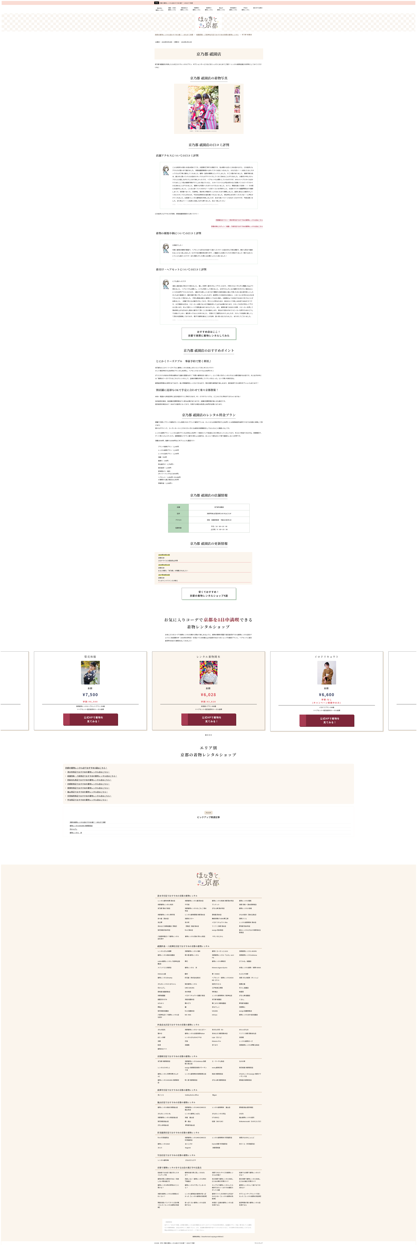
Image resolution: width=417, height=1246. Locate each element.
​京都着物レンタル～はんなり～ (195, 1029)
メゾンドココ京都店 (164, 967)
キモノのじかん (217, 936)
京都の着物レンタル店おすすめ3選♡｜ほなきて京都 (176, 3)
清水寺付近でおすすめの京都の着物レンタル (177, 895)
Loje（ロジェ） (217, 1037)
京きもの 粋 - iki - (218, 1029)
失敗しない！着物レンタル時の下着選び (195, 1180)
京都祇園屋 (161, 995)
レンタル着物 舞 (163, 1160)
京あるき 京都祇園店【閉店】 (168, 926)
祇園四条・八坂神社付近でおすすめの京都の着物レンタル (183, 946)
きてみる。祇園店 (245, 961)
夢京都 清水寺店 (244, 926)
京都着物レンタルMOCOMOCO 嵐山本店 (195, 1108)
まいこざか (188, 1144)
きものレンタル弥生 (219, 1114)
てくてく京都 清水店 (219, 926)
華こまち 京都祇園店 (219, 1003)
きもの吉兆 (161, 1029)
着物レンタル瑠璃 (245, 901)
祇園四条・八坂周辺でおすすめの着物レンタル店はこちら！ (92, 776)
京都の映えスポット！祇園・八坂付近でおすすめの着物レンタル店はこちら (237, 226)
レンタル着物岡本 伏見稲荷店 (222, 1137)
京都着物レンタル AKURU (248, 951)
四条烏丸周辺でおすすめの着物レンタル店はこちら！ (89, 780)
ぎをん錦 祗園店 (244, 995)
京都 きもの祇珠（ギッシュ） (249, 978)
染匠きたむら (216, 984)
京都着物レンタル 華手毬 (166, 914)
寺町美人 (215, 992)
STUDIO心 (215, 1117)
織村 (186, 974)
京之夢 (160, 922)
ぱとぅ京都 (161, 1037)
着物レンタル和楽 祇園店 (166, 955)
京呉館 (241, 1037)
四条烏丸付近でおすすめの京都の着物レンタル (178, 1024)
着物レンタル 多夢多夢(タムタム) (168, 1075)
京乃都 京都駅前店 (164, 1061)
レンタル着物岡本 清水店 (247, 922)
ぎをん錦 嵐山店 (163, 1125)
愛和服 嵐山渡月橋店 (246, 1107)
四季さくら (243, 918)
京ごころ (161, 1095)
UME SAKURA (189, 988)
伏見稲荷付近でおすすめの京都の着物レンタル (178, 1132)
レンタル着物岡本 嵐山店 (221, 1107)
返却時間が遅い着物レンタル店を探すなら (249, 1203)
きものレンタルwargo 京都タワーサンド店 (250, 1075)
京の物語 (188, 992)
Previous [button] (177, 109)
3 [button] (209, 735)
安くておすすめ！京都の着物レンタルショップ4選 (209, 593)
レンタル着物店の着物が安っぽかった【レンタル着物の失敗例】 (196, 1195)
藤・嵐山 (188, 1121)
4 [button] (211, 735)
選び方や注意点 (257, 8)
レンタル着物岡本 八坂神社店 (222, 995)
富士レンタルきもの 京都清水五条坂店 (250, 931)
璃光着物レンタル (191, 984)
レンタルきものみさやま (193, 1037)
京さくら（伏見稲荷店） (247, 1144)
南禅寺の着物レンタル (209, 9)
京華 (159, 1041)
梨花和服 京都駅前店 (246, 1067)
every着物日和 (217, 1067)
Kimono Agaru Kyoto (219, 967)
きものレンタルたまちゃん (167, 984)
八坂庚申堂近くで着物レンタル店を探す (168, 937)
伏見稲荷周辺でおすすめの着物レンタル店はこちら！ (89, 796)
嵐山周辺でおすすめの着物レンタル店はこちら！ (87, 792)
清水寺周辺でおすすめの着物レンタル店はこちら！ (88, 772)
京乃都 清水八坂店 (164, 908)
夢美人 (160, 1007)
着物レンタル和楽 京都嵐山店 (168, 1107)
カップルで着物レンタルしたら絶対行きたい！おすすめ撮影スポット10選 (222, 1187)
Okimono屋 (162, 974)
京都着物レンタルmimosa (248, 955)
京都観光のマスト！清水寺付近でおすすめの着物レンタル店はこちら (239, 220)
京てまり (215, 1045)
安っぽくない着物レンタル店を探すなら (195, 1203)
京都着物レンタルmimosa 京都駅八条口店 (195, 1062)
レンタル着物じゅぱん (192, 1114)
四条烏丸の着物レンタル (184, 9)
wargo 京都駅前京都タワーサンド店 (196, 1068)
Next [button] (228, 109)
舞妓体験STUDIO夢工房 (220, 918)
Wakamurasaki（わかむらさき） (250, 1121)
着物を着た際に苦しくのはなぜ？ (195, 1173)
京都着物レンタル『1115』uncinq (223, 956)
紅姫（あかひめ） (218, 1121)
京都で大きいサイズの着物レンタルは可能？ (222, 1173)
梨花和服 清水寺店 (164, 930)
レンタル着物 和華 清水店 (166, 901)
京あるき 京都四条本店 (220, 1033)
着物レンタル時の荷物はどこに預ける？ (168, 1186)
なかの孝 (242, 1061)
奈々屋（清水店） (164, 918)
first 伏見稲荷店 (163, 1137)
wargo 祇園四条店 (245, 1011)
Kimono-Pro (216, 1041)
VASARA (215, 1011)
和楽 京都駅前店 (217, 1074)
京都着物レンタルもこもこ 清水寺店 (195, 909)
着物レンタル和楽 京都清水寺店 (223, 901)
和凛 (159, 1045)
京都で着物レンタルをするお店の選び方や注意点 (179, 1167)
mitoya (214, 1015)
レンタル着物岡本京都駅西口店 (195, 1074)
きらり (160, 1148)
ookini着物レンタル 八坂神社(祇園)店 (169, 962)
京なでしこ (216, 1007)
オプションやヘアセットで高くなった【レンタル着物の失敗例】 (250, 1195)
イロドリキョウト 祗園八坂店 (195, 995)
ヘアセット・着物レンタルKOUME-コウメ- (222, 979)
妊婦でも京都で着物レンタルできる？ (249, 1173)
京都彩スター (189, 918)
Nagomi (188, 1148)
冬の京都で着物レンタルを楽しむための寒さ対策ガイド (222, 1180)
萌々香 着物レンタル (192, 955)
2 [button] (207, 735)
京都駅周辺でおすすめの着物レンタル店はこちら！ (88, 784)
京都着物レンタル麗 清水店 (194, 901)
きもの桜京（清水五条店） (248, 914)
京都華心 (242, 1007)
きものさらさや (190, 1160)
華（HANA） (216, 974)
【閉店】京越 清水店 (192, 926)
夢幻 (186, 961)
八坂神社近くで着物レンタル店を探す (168, 1016)
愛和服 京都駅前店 (245, 1080)
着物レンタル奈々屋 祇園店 (248, 1015)
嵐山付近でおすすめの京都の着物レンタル (176, 1102)
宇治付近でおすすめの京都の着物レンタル (176, 1155)
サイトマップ (258, 1243)
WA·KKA (188, 1015)
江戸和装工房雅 (217, 988)
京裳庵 (187, 1045)
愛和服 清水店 (216, 914)
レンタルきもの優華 (164, 951)
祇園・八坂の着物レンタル (172, 9)
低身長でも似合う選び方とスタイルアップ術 (168, 1173)
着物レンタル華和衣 (219, 961)
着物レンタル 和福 (245, 908)
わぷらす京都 (243, 974)
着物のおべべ (162, 1049)
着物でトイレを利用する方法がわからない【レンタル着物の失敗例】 (222, 1196)
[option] (203, 109)
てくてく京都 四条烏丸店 (247, 1033)
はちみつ (161, 1003)
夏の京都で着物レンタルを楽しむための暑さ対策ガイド (249, 1180)
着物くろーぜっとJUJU (220, 951)
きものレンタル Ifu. (164, 1114)
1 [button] (205, 735)
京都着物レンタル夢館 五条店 (249, 1045)
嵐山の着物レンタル (221, 9)
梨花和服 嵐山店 (163, 1121)
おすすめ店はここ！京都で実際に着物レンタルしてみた (209, 333)
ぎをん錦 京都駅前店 (219, 1080)
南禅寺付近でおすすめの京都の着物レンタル (177, 1089)
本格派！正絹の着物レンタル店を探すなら (222, 1203)
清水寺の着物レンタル (159, 9)
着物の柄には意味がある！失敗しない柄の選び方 (168, 1180)
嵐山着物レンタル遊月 (246, 1117)
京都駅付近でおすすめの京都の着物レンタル (177, 1056)
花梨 (186, 1041)
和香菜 (241, 992)
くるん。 (242, 999)
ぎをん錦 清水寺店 (218, 908)
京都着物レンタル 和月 (165, 904)
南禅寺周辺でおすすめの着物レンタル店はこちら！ (88, 788)
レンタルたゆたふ (164, 1067)
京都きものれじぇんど (246, 1137)
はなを (241, 1114)
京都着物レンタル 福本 (192, 951)
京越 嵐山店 (189, 1117)
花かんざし (73, 829)
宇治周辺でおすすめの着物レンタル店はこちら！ (87, 799)
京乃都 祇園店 (216, 999)
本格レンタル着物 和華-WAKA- (250, 968)
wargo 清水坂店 (217, 930)
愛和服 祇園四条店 (164, 992)
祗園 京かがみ (162, 999)
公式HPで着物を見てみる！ (93, 719)
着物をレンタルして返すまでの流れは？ (249, 1186)
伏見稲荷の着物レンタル (233, 9)
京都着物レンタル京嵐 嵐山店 (168, 1117)
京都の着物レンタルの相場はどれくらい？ (168, 1195)
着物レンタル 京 (76, 833)
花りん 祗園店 (244, 988)
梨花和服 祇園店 (163, 1011)
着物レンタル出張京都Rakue (195, 1033)
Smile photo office (192, 1095)
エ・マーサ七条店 (218, 1061)
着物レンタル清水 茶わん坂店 (195, 936)
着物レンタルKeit (164, 1144)
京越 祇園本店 (189, 999)
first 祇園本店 (189, 1011)
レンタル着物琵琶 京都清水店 (195, 914)
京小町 (187, 922)
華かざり (188, 1003)
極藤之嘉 (242, 984)
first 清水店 (189, 930)
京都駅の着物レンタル (196, 9)
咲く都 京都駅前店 (191, 1080)
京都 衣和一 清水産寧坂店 (247, 904)
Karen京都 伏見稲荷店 (219, 1144)
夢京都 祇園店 (244, 1003)
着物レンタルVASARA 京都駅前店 (81, 826)
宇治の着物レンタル (245, 9)
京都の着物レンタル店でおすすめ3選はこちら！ (86, 767)
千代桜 (187, 904)
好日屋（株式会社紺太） (193, 978)
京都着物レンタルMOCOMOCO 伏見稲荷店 (195, 1138)
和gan (214, 1095)
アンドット (215, 904)
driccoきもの (243, 1029)
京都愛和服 (216, 1148)
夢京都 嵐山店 (190, 1125)
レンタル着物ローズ (246, 1041)
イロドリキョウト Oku (220, 922)
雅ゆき (160, 1033)
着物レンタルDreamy (165, 978)
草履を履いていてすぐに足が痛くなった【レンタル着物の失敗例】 (168, 1204)
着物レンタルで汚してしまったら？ (195, 1186)
